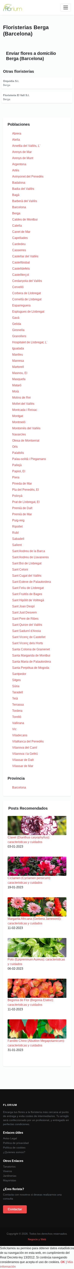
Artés (15, 170)
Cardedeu (19, 244)
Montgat (17, 416)
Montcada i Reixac (24, 409)
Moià (15, 391)
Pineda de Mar (22, 483)
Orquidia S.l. (11, 81)
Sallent (17, 545)
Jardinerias (9, 1175)
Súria (15, 686)
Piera (15, 477)
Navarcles (19, 434)
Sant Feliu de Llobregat (28, 588)
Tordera (17, 710)
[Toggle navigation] (65, 7)
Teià (15, 698)
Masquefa (18, 379)
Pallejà (17, 465)
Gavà (15, 317)
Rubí (15, 532)
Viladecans (19, 735)
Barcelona (19, 207)
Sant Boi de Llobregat (26, 563)
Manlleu (17, 354)
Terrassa (18, 704)
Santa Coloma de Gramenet (31, 649)
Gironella (18, 330)
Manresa (18, 360)
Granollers (19, 336)
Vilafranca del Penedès (28, 741)
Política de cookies (14, 1147)
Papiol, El (18, 471)
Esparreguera (21, 305)
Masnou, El (19, 373)
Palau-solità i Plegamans (29, 459)
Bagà (15, 195)
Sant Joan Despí (23, 606)
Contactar (15, 1209)
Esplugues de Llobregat (28, 311)
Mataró (16, 385)
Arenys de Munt (22, 158)
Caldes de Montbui (25, 219)
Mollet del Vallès (23, 403)
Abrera (16, 133)
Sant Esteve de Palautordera (31, 581)
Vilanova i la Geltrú (25, 753)
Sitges (16, 680)
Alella (16, 139)
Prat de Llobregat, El (26, 502)
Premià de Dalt (22, 508)
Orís (15, 446)
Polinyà (17, 495)
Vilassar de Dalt (23, 759)
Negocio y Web (37, 1239)
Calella (17, 225)
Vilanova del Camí (24, 747)
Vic (14, 729)
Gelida (16, 323)
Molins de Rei (21, 397)
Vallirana (18, 723)
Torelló (16, 716)
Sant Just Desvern (24, 612)
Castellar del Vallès (25, 256)
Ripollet (17, 526)
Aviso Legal (10, 1138)
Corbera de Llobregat (26, 293)
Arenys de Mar (22, 152)
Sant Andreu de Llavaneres (30, 557)
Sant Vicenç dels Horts (27, 643)
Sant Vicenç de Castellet (28, 637)
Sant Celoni (20, 569)
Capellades (20, 237)
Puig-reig (18, 520)
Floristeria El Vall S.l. (16, 95)
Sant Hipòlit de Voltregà (28, 600)
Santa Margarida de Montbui (31, 655)
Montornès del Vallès (26, 428)
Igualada (18, 348)
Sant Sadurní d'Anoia (26, 630)
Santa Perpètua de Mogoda (30, 667)
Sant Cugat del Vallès (26, 575)
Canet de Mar (21, 231)
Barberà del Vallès (24, 201)
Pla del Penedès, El (25, 489)
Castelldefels (21, 268)
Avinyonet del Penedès (27, 176)
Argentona (19, 164)
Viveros (7, 1171)
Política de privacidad (16, 1142)
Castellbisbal (21, 262)
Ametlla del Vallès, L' (26, 145)
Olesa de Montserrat (25, 440)
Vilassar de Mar (22, 766)
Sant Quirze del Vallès (27, 624)
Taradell (17, 692)
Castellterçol (20, 274)
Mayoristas (9, 1180)
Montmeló (18, 422)
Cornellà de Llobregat (26, 299)
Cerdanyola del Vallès (27, 280)
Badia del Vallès (23, 188)
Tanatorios (9, 1166)
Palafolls (18, 452)
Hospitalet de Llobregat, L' (29, 342)
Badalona (18, 182)
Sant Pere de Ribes (25, 618)
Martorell (18, 366)
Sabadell (18, 538)
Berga (16, 213)
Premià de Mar (22, 514)
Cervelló (18, 287)
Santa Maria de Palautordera (31, 661)
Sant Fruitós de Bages (27, 594)
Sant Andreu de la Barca (28, 551)
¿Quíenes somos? (14, 1152)
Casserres (19, 250)
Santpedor (19, 673)
